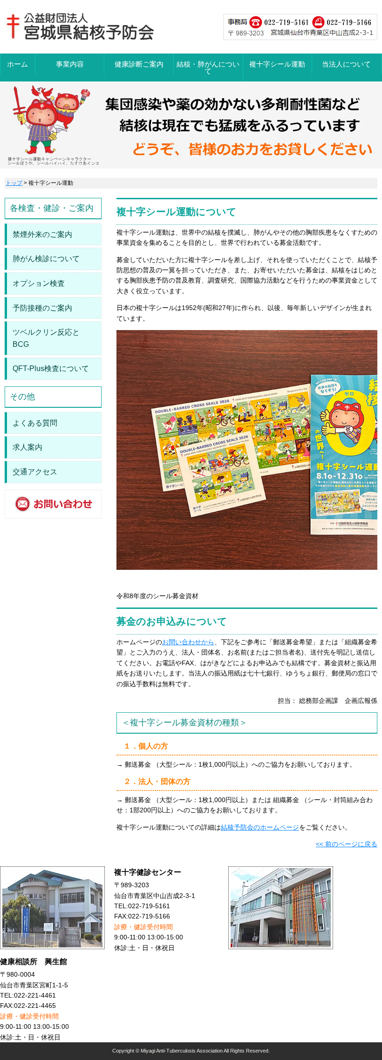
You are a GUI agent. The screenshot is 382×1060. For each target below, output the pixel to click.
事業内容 (70, 64)
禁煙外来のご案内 (42, 234)
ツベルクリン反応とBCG (46, 338)
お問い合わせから (188, 642)
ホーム (17, 64)
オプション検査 (39, 283)
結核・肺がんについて (208, 67)
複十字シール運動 (277, 64)
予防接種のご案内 (42, 308)
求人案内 (27, 447)
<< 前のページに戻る (346, 844)
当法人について (346, 64)
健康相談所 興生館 (33, 961)
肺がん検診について (46, 259)
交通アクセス (35, 472)
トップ (14, 183)
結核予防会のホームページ (260, 827)
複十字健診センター (147, 872)
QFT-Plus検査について (51, 368)
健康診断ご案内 (139, 64)
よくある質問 (35, 423)
